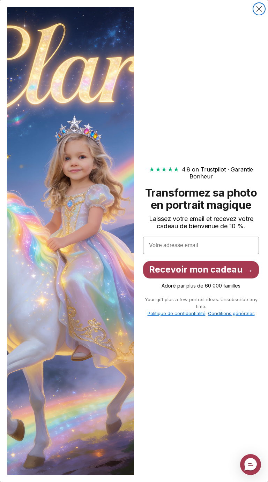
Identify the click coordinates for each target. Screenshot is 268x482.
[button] (250, 464)
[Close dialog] (259, 9)
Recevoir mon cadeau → (201, 269)
